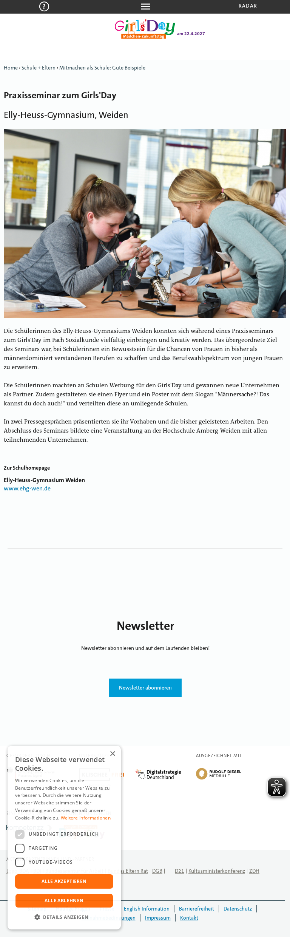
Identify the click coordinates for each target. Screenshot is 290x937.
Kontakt (189, 917)
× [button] (112, 754)
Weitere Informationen (86, 818)
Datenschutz (238, 908)
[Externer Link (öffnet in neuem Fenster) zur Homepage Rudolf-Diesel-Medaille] (218, 779)
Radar (248, 5)
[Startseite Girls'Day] (145, 37)
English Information (147, 908)
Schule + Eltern (39, 67)
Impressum (158, 917)
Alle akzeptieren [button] (64, 881)
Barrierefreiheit (196, 908)
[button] (64, 917)
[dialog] (64, 837)
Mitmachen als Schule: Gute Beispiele (102, 67)
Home (11, 67)
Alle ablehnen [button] (64, 900)
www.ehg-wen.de (27, 488)
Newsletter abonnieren (145, 687)
